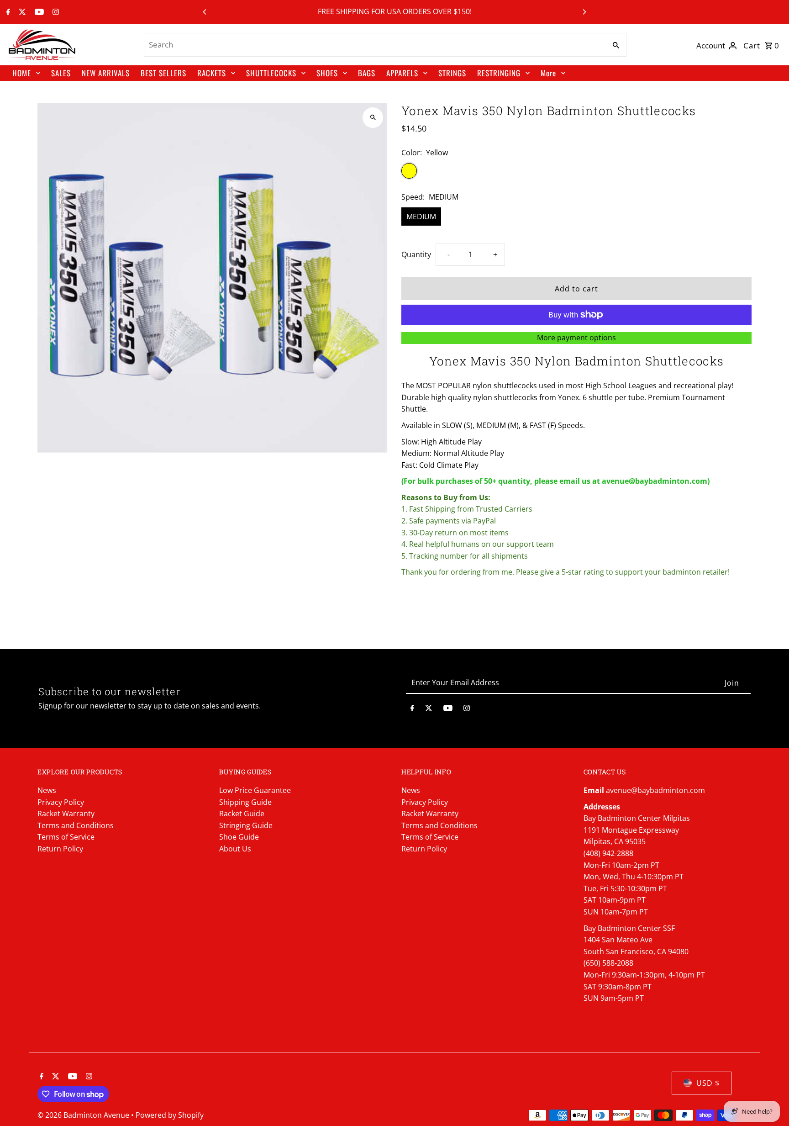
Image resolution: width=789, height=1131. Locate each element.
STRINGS (452, 73)
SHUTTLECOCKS (271, 73)
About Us (235, 849)
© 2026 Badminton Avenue (84, 1115)
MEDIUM (421, 216)
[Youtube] (38, 12)
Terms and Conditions (75, 825)
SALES (61, 73)
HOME (21, 73)
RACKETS (211, 73)
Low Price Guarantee (255, 790)
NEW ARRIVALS (106, 73)
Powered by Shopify (170, 1115)
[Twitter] (21, 12)
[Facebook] (7, 12)
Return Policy (60, 849)
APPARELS (402, 73)
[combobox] (374, 44)
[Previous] (205, 12)
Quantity (416, 254)
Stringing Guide (246, 825)
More (548, 73)
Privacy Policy (60, 802)
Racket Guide (241, 814)
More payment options (576, 338)
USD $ (708, 1083)
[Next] (584, 12)
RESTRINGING (499, 73)
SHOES (327, 73)
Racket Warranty (66, 814)
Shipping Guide (245, 802)
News (46, 790)
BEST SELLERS (163, 73)
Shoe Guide (239, 837)
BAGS (366, 73)
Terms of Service (66, 837)
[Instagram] (54, 12)
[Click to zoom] (373, 117)
